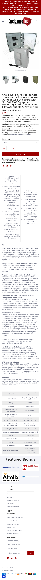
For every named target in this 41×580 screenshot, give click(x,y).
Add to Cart (20, 154)
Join (30, 553)
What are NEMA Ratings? (15, 518)
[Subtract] (4, 148)
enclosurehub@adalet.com (20, 135)
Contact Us (10, 497)
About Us (10, 494)
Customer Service (13, 500)
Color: (6, 139)
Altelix (4, 110)
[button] (37, 21)
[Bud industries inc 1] (30, 476)
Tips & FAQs (10, 503)
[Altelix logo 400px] (11, 477)
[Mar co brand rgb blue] (11, 467)
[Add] (13, 148)
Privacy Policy (11, 527)
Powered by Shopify (7, 570)
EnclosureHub (6, 568)
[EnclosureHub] (20, 21)
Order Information (13, 507)
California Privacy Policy (14, 530)
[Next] (23, 89)
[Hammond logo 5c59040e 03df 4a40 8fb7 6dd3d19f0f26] (30, 467)
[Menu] (3, 21)
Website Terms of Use (14, 534)
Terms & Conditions (13, 521)
